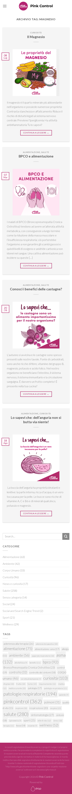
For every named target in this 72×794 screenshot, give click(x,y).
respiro (55, 708)
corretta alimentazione (31, 679)
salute (16, 714)
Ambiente (8, 563)
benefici (35, 662)
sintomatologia (42, 714)
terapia (8, 726)
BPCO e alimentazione (36, 156)
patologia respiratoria (55, 688)
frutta (20, 684)
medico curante (17, 688)
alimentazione (18, 648)
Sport (6, 617)
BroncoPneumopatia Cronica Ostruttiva (29, 667)
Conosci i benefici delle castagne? (36, 289)
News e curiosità (13, 583)
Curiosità (36, 32)
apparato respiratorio (43, 656)
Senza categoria (12, 597)
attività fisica (21, 662)
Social (6, 604)
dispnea (8, 684)
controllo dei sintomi (42, 672)
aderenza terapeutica (47, 644)
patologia (35, 688)
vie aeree (32, 726)
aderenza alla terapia (18, 643)
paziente (64, 695)
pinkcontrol (22, 701)
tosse (20, 725)
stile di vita (44, 720)
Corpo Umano (11, 570)
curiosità (55, 678)
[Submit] (65, 536)
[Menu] (5, 6)
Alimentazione (31, 152)
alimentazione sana (47, 649)
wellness (49, 725)
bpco (51, 662)
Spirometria (15, 720)
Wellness (8, 624)
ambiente (19, 655)
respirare (21, 708)
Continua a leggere (36, 132)
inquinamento (47, 684)
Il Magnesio (36, 37)
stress (57, 720)
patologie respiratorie (30, 694)
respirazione (38, 708)
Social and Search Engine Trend (21, 610)
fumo (32, 684)
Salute (45, 152)
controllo (18, 672)
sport (29, 720)
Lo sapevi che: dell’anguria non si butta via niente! (36, 420)
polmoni (52, 702)
